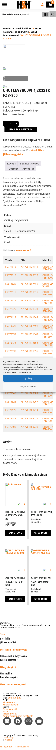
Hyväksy (28, 378)
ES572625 (10, 309)
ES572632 (10, 334)
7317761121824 (29, 300)
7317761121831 (29, 309)
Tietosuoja (8, 737)
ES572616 (10, 292)
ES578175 (10, 410)
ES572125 (10, 317)
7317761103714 (29, 410)
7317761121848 (29, 334)
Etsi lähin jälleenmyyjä (13, 649)
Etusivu (7, 28)
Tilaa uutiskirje (21, 746)
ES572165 (10, 393)
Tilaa (2, 634)
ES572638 (10, 351)
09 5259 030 (14, 697)
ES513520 (10, 283)
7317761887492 (29, 325)
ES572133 (10, 342)
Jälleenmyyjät (10, 713)
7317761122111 (29, 266)
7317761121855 (29, 351)
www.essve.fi (24, 250)
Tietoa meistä (10, 709)
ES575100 (10, 427)
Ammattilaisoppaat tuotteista (18, 715)
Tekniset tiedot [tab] (29, 163)
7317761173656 (29, 342)
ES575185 (10, 418)
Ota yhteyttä (8, 667)
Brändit (6, 711)
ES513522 (10, 325)
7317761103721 (29, 418)
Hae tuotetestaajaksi (13, 684)
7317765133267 (29, 401)
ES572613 (10, 266)
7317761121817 (29, 292)
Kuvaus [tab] (11, 163)
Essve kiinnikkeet (23, 28)
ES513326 (10, 401)
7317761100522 (29, 275)
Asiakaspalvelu (10, 704)
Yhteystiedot (9, 702)
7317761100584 (29, 393)
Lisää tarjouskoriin (20, 129)
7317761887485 (29, 283)
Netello (8, 739)
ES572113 (10, 275)
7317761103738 (29, 427)
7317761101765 (29, 317)
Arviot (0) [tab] (28, 168)
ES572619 (10, 300)
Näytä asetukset (28, 386)
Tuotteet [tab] (12, 168)
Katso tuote (15, 533)
